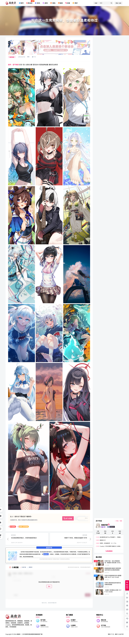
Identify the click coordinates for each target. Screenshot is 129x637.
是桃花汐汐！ (101, 540)
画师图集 (12, 57)
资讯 (38, 3)
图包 (53, 3)
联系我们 (46, 554)
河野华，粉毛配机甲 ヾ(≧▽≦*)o (106, 543)
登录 (49, 586)
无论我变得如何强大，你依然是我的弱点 (24, 538)
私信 (121, 521)
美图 (61, 3)
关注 (117, 521)
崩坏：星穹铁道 (13, 65)
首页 (22, 3)
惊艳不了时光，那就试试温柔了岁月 (75, 538)
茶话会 (30, 2)
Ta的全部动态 (108, 551)
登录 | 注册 (118, 3)
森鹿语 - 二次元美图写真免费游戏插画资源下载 (29, 634)
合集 (68, 3)
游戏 (46, 3)
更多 (76, 3)
